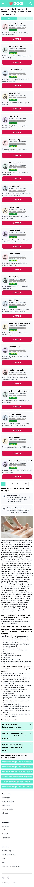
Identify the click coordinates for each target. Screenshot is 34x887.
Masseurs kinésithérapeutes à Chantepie (17, 782)
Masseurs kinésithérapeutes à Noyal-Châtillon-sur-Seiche (17, 787)
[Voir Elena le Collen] (17, 102)
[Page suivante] (31, 484)
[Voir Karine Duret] (17, 216)
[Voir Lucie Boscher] (17, 262)
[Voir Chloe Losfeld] (17, 239)
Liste (8, 18)
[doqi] (16, 3)
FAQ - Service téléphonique (11, 866)
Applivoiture (6, 798)
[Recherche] (30, 3)
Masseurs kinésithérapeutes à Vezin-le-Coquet (17, 767)
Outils (4, 830)
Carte (25, 18)
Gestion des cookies (8, 855)
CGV (3, 862)
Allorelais (5, 813)
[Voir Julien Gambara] (17, 78)
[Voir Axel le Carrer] (17, 309)
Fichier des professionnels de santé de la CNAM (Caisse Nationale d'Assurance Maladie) (18, 499)
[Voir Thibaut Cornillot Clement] (17, 400)
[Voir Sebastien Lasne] (17, 55)
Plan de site (6, 838)
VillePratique (6, 805)
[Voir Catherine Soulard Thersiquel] (17, 469)
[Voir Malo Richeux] (17, 194)
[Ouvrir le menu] (3, 3)
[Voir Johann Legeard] (17, 32)
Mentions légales (7, 851)
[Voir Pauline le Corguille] (17, 377)
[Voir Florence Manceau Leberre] (17, 332)
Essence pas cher (8, 801)
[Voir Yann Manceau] (17, 355)
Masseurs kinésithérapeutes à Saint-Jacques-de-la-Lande (17, 762)
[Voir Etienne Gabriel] (17, 423)
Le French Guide (7, 809)
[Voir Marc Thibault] (17, 446)
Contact (5, 834)
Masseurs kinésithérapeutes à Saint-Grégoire (17, 772)
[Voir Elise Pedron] (17, 286)
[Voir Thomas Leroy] (17, 148)
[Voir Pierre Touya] (17, 125)
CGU (3, 858)
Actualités (5, 826)
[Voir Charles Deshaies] (17, 171)
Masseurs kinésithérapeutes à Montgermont (17, 777)
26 (26, 484)
